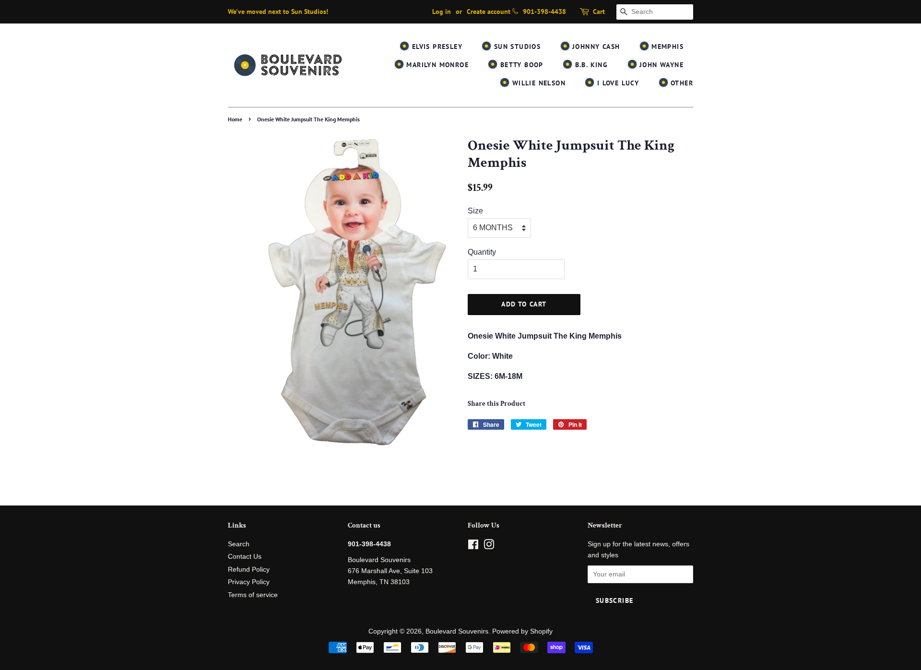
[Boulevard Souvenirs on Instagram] (489, 546)
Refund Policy (249, 569)
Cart (599, 11)
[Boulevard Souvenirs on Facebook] (473, 546)
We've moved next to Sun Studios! (278, 11)
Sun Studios (516, 46)
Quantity (482, 252)
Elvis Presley (435, 46)
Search (238, 544)
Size (475, 211)
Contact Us (244, 556)
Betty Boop (520, 64)
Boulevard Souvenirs (456, 631)
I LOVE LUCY (616, 83)
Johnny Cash (595, 46)
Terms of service (253, 595)
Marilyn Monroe (436, 64)
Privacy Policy (249, 582)
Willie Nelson (537, 83)
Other (680, 83)
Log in (441, 11)
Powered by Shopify (522, 631)
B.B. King (590, 64)
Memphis (666, 46)
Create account (488, 11)
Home (235, 119)
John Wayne (660, 64)
